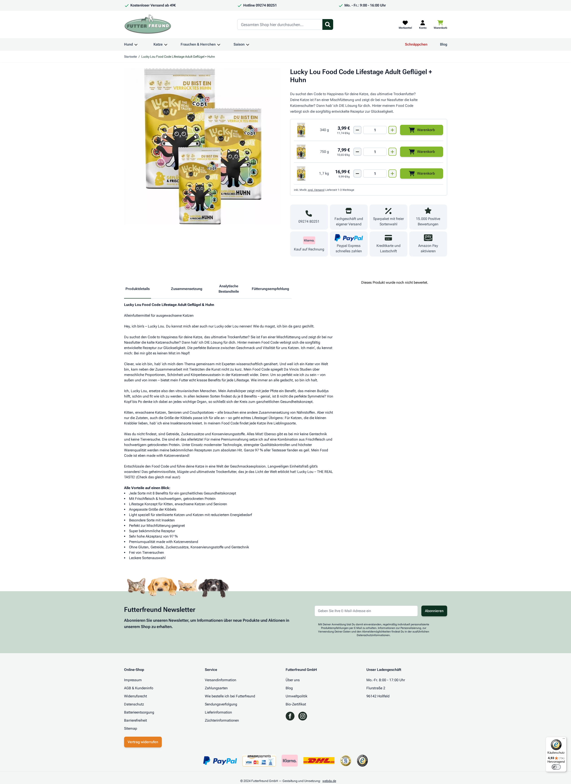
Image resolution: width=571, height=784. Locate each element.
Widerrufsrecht (135, 696)
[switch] (556, 767)
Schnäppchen (416, 44)
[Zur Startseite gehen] (148, 24)
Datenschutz (134, 704)
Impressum (133, 680)
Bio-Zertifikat (296, 704)
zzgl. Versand (316, 189)
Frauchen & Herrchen (198, 44)
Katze (158, 44)
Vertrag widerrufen (143, 742)
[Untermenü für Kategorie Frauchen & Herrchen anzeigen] (219, 44)
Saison (239, 44)
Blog (443, 44)
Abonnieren (434, 611)
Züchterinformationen (222, 720)
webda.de (329, 781)
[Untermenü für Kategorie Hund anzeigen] (136, 44)
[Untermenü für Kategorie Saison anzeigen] (247, 44)
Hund (128, 44)
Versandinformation (220, 680)
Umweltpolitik (296, 696)
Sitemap (130, 728)
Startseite (130, 56)
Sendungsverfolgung (221, 704)
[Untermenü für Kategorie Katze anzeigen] (166, 44)
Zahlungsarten (216, 688)
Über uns (293, 680)
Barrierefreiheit (135, 720)
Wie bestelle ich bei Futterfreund (230, 696)
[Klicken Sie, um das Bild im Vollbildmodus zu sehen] (202, 146)
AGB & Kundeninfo (138, 688)
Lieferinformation (218, 712)
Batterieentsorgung (139, 712)
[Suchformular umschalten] (327, 24)
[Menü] (564, 739)
